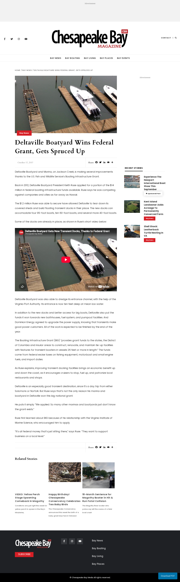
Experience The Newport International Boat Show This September (155, 183)
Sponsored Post (154, 194)
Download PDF (168, 576)
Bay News (55, 58)
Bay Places (106, 58)
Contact (166, 38)
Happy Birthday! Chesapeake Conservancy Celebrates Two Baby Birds (64, 499)
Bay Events (123, 58)
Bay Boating (72, 58)
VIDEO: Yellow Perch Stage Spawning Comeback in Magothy (29, 498)
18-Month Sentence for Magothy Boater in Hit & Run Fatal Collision (97, 498)
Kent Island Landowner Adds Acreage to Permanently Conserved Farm (154, 208)
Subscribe (24, 554)
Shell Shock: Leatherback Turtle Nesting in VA (153, 231)
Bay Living (90, 58)
